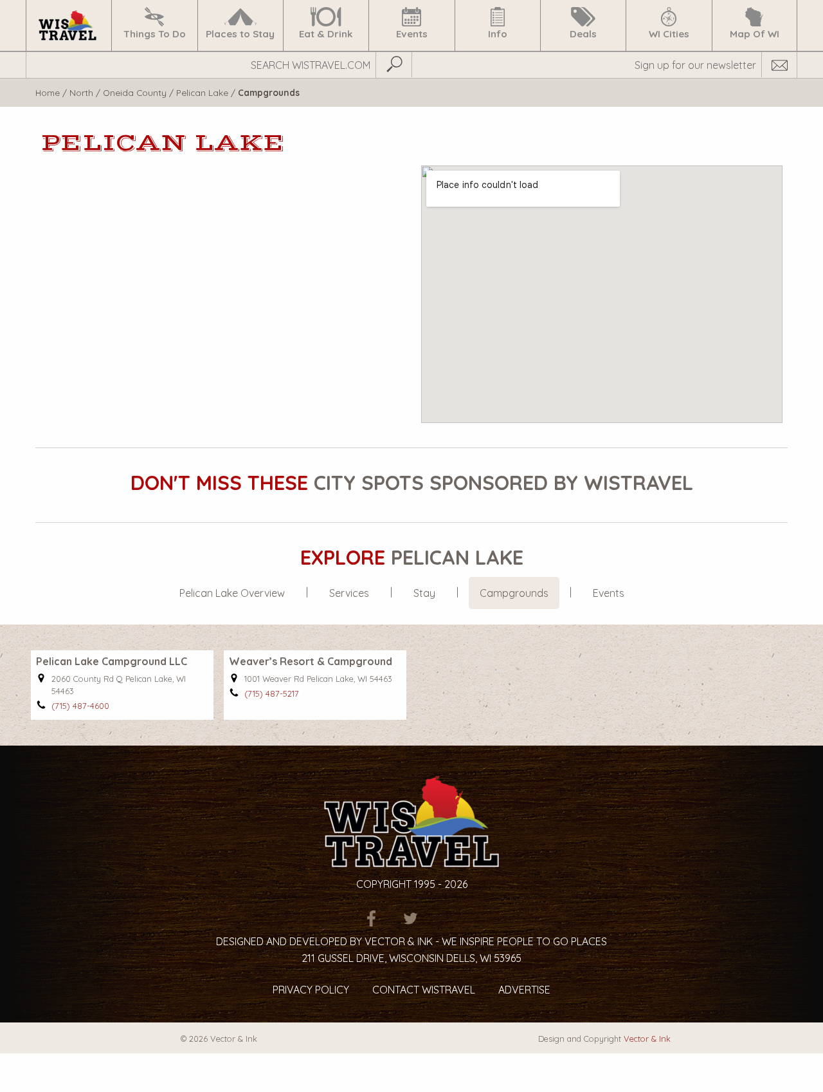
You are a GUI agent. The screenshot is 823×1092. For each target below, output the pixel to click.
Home (47, 92)
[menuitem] (68, 25)
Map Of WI (754, 34)
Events (412, 34)
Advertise (524, 989)
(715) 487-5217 (271, 693)
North (81, 92)
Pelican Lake (202, 92)
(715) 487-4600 (80, 706)
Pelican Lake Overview (232, 593)
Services (349, 593)
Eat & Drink (326, 34)
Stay (424, 593)
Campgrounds (514, 593)
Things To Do (154, 34)
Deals (583, 34)
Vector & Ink (647, 1038)
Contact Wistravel (423, 989)
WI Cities (669, 34)
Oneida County (135, 92)
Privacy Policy (311, 989)
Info (497, 34)
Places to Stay (240, 34)
